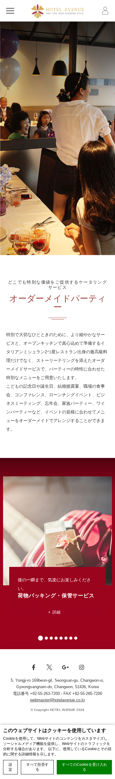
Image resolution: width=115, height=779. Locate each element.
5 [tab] (61, 638)
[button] (11, 11)
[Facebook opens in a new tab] (33, 671)
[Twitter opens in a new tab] (49, 671)
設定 (10, 767)
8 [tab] (75, 638)
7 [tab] (70, 638)
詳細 (56, 612)
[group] (57, 138)
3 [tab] (51, 638)
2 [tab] (46, 638)
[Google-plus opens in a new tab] (65, 671)
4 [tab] (56, 638)
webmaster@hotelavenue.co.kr (57, 700)
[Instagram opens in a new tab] (81, 671)
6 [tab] (65, 638)
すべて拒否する (37, 767)
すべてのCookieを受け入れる (84, 767)
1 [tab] (40, 638)
